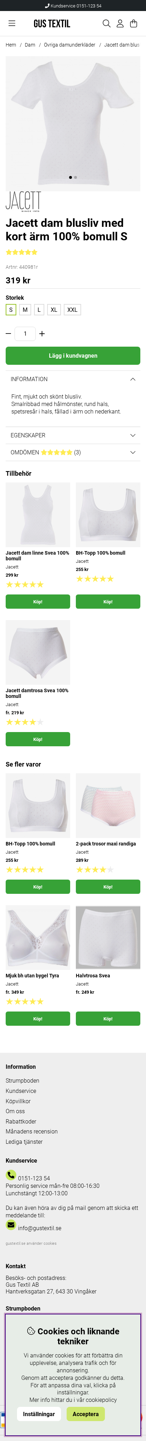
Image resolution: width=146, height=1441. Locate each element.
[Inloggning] (120, 23)
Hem (11, 45)
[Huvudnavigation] (12, 23)
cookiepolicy (101, 1400)
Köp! (38, 601)
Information (29, 379)
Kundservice (21, 1091)
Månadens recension (32, 1131)
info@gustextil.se (39, 1228)
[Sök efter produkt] (106, 23)
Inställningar (39, 1414)
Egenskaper (28, 435)
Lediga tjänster (24, 1141)
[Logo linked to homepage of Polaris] (52, 23)
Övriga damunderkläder (69, 45)
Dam (30, 45)
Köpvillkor (18, 1101)
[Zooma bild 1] (73, 123)
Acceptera (86, 1414)
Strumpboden (22, 1080)
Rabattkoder (21, 1121)
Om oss (15, 1111)
